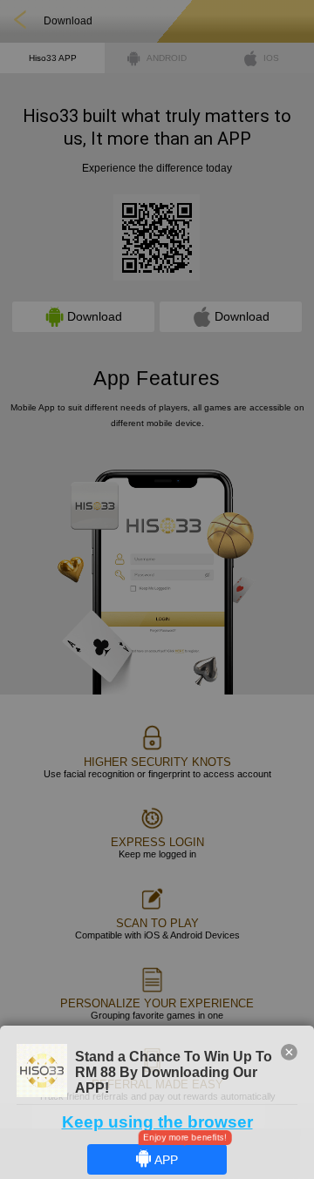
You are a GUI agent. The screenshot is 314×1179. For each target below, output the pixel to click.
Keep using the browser (157, 1122)
